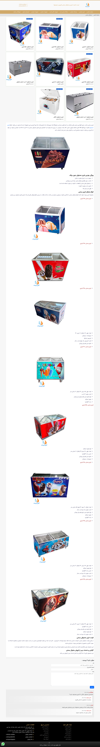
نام (93, 663)
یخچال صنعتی (90, 12)
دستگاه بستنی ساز (64, 12)
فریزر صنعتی (82, 12)
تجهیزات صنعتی (44, 12)
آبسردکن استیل (26, 12)
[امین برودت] (87, 4)
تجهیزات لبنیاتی (35, 12)
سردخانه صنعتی (73, 12)
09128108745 (22, 4)
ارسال (92, 687)
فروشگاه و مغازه (17, 12)
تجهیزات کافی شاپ (54, 12)
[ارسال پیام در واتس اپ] (4, 744)
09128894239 (22, 6)
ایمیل (93, 667)
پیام (93, 671)
